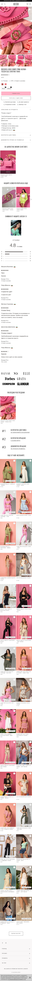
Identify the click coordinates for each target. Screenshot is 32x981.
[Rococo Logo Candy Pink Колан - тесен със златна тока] (4, 60)
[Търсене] (4, 4)
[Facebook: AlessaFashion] (2, 943)
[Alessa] (16, 4)
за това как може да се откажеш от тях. (17, 979)
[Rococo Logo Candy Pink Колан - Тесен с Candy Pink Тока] (6, 84)
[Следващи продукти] (31, 199)
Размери (5, 80)
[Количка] (30, 4)
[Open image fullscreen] (29, 51)
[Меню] (2, 4)
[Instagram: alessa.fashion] (6, 943)
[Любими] (27, 4)
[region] (16, 164)
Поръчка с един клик (16, 98)
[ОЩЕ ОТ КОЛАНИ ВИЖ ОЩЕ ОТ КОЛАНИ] (16, 36)
